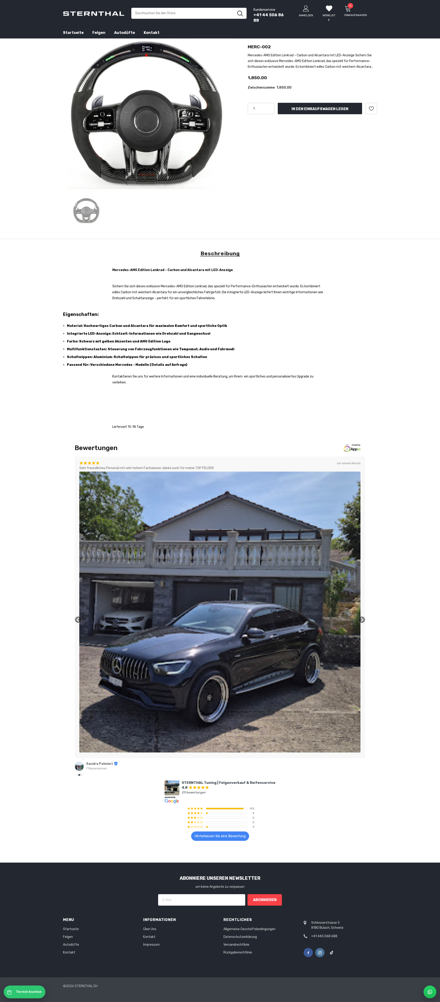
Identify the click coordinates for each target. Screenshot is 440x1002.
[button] (78, 619)
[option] (149, 113)
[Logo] (93, 13)
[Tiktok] (331, 952)
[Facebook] (308, 952)
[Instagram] (319, 952)
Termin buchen (29, 992)
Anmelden (306, 15)
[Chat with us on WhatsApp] (430, 992)
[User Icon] (305, 8)
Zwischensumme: (261, 88)
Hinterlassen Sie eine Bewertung (220, 836)
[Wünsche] (371, 108)
